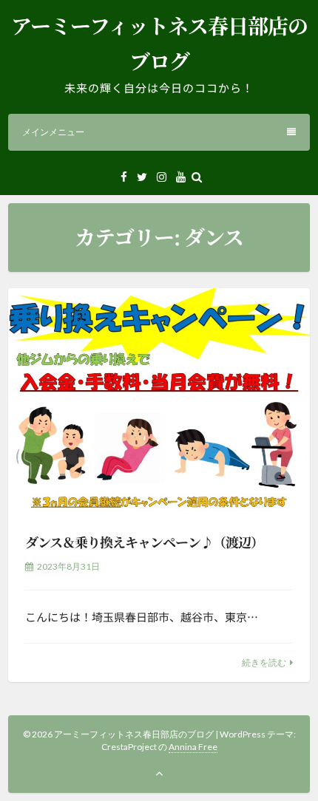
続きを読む (264, 662)
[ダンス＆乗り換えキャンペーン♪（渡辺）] (159, 401)
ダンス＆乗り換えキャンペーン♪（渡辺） (144, 541)
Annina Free (193, 746)
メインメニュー (53, 131)
